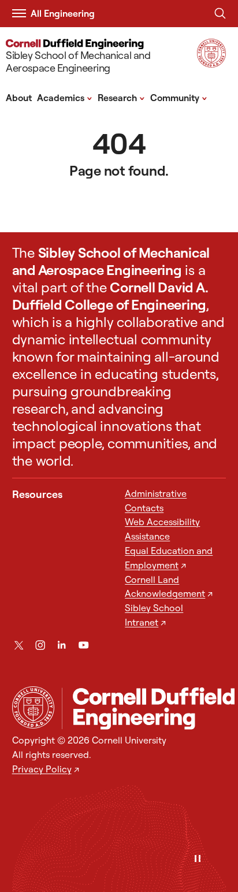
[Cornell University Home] (33, 707)
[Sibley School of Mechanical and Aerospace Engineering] (148, 708)
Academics (64, 97)
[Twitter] (18, 645)
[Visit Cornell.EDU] (211, 63)
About (19, 97)
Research (121, 97)
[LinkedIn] (61, 645)
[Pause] (197, 859)
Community (178, 97)
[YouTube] (83, 645)
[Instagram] (40, 645)
